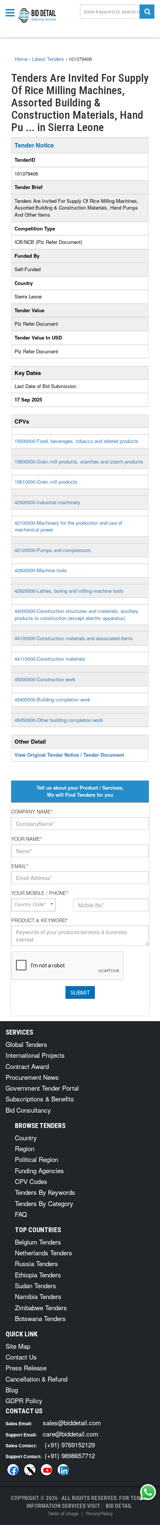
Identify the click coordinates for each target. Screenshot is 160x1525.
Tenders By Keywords (45, 1192)
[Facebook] (13, 1469)
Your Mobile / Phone (39, 893)
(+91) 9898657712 (70, 1455)
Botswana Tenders (40, 1318)
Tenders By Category (44, 1203)
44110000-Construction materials (50, 658)
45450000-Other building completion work (59, 719)
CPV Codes (31, 1181)
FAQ (21, 1214)
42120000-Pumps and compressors (53, 550)
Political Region (36, 1159)
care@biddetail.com (70, 1433)
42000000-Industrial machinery (47, 502)
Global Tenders (26, 1044)
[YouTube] (46, 1469)
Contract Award (27, 1066)
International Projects (35, 1055)
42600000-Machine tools (41, 570)
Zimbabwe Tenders (41, 1307)
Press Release (26, 1367)
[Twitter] (29, 1469)
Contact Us (21, 1356)
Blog (12, 1389)
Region (24, 1148)
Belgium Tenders (38, 1241)
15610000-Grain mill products (46, 481)
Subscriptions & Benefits (40, 1098)
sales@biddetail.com (72, 1422)
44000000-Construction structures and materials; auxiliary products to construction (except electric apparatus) (76, 614)
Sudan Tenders (35, 1285)
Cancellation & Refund (36, 1378)
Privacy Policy (99, 1513)
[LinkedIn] (63, 1469)
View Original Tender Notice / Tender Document (69, 754)
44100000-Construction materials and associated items (74, 638)
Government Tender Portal (42, 1087)
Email (19, 866)
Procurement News (32, 1077)
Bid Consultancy (28, 1110)
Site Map (18, 1346)
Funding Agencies (39, 1170)
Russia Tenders (36, 1263)
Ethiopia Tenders (38, 1274)
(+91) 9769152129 (70, 1444)
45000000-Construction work (45, 679)
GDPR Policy (24, 1400)
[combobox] (33, 905)
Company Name (32, 811)
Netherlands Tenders (43, 1252)
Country (26, 1137)
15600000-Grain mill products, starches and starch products (79, 461)
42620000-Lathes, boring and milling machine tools (69, 590)
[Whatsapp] (148, 1492)
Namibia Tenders (38, 1296)
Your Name (26, 839)
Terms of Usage (63, 1513)
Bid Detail (119, 1506)
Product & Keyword (39, 920)
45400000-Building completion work (52, 699)
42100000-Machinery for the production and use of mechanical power (68, 526)
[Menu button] (12, 12)
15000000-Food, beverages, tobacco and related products (76, 440)
